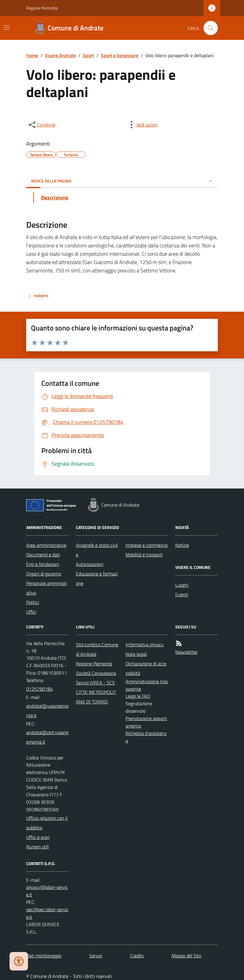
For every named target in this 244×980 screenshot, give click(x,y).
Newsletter (186, 652)
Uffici (31, 611)
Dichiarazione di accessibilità (146, 668)
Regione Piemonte (42, 8)
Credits (137, 955)
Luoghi (181, 585)
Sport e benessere (119, 55)
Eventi (181, 594)
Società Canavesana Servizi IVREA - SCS (96, 678)
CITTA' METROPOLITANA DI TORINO (96, 697)
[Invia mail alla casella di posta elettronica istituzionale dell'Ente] (47, 710)
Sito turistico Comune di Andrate (97, 649)
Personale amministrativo (46, 588)
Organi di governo (43, 573)
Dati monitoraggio (43, 955)
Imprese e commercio (147, 545)
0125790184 (39, 688)
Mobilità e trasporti (144, 554)
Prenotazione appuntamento (146, 722)
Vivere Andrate (60, 55)
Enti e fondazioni (42, 564)
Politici (32, 602)
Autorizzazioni (89, 564)
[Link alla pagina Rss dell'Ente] (178, 643)
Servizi (95, 955)
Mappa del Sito (186, 955)
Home (32, 55)
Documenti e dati (43, 554)
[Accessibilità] (19, 961)
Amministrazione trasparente (147, 685)
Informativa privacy (145, 644)
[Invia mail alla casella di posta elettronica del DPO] (47, 891)
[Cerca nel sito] (208, 28)
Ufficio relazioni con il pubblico (47, 822)
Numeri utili (37, 846)
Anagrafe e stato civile (97, 550)
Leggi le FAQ (138, 696)
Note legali (136, 654)
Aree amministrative (46, 545)
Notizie (182, 545)
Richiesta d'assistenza (146, 737)
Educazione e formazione (97, 578)
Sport (88, 55)
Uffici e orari (37, 837)
